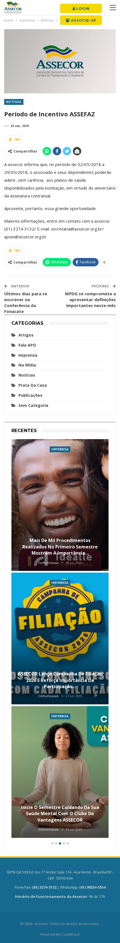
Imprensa (27, 355)
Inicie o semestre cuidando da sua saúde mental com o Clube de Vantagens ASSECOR (60, 813)
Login (82, 8)
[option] (60, 639)
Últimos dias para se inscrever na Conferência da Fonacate (25, 302)
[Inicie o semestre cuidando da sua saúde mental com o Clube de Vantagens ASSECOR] (60, 772)
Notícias (13, 102)
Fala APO (27, 345)
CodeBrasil (71, 934)
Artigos (25, 335)
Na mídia (27, 365)
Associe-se (83, 20)
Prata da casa (32, 385)
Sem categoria (33, 405)
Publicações (30, 395)
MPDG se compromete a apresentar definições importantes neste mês (90, 299)
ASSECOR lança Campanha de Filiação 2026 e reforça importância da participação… (60, 680)
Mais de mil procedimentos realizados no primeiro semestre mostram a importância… (60, 546)
